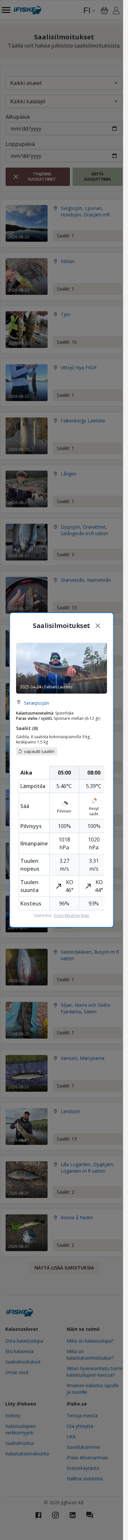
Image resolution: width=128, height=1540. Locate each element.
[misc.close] (97, 625)
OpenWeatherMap (71, 915)
